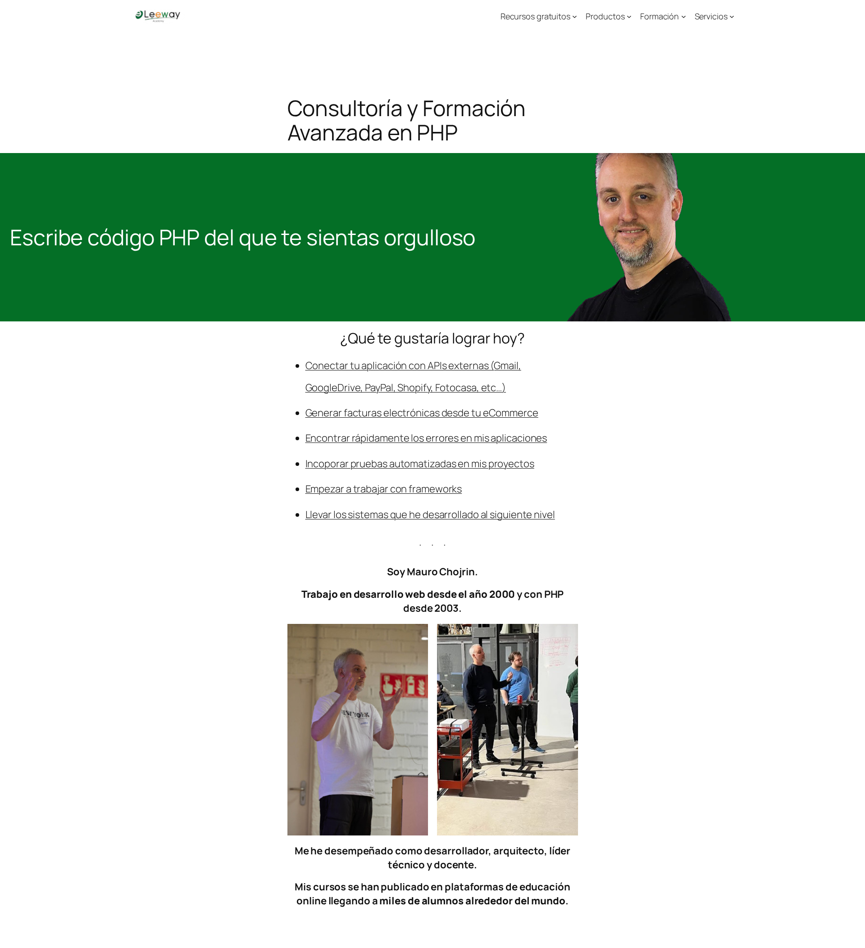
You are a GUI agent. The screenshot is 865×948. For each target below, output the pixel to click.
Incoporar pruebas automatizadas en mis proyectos (419, 463)
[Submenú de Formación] (683, 16)
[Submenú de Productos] (629, 16)
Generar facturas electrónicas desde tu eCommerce (421, 413)
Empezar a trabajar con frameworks (383, 489)
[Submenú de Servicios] (731, 16)
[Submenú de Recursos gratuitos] (574, 16)
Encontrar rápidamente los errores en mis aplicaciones (426, 438)
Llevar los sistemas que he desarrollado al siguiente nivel (430, 514)
